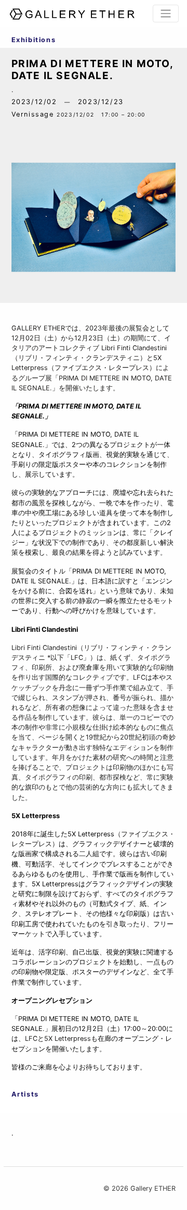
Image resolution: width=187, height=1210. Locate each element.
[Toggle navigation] (166, 13)
